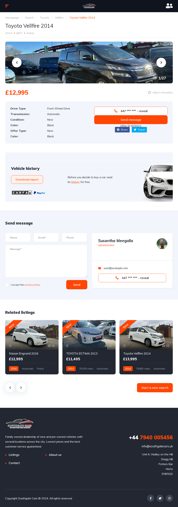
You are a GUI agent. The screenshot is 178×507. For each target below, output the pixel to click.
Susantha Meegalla (115, 240)
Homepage (12, 17)
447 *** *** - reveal (134, 111)
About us (55, 455)
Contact (14, 463)
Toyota (44, 17)
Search (29, 17)
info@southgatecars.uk (157, 446)
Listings (14, 455)
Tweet (141, 129)
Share (124, 129)
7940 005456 (151, 437)
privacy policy (32, 284)
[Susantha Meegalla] (162, 243)
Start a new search (154, 388)
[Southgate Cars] (89, 6)
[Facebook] (150, 498)
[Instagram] (169, 498)
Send (76, 284)
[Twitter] (160, 498)
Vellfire (59, 17)
